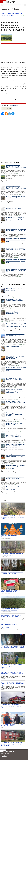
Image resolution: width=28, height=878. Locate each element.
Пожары (13, 16)
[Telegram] (9, 113)
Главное (3, 13)
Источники (15, 13)
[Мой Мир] (13, 113)
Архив (9, 13)
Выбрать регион (4, 756)
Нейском (15, 65)
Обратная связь (4, 755)
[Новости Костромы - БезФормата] (8, 1)
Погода (22, 13)
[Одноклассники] (6, 113)
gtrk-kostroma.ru (6, 41)
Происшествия (5, 16)
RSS (10, 758)
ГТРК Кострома (13, 105)
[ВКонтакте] (2, 113)
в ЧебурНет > (21, 16)
